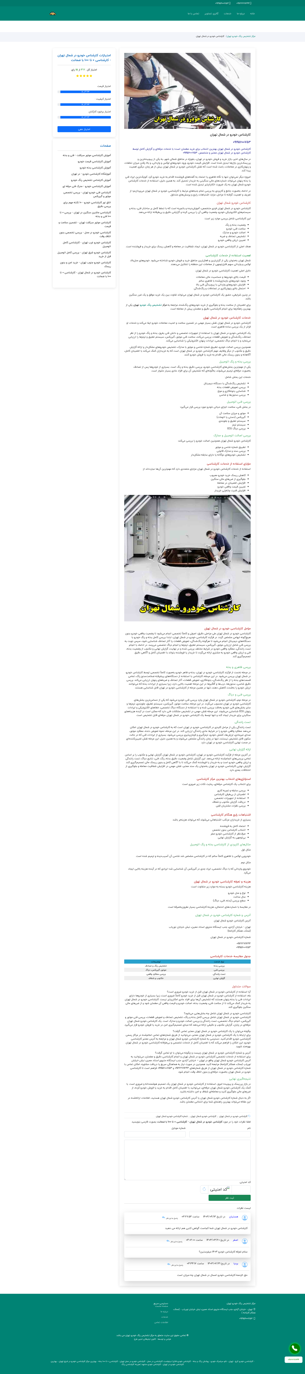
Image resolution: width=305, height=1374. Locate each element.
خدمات (227, 13)
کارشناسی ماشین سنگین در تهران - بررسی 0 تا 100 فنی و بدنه (85, 214)
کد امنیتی (245, 1182)
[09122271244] (295, 1348)
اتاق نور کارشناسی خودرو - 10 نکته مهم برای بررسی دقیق (87, 204)
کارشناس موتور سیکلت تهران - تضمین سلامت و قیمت (85, 224)
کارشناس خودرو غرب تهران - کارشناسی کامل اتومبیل (87, 244)
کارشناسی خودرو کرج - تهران (241, 1361)
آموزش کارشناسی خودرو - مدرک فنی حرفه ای (87, 186)
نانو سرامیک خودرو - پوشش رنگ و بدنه (210, 1361)
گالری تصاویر (211, 13)
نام (249, 1128)
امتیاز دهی (84, 129)
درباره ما (241, 13)
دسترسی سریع (161, 1303)
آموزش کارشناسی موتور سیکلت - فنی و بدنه (87, 155)
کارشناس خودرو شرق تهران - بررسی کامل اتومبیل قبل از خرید (84, 254)
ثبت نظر (229, 1198)
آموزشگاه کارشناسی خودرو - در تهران (91, 174)
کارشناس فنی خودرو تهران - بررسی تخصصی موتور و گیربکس (87, 194)
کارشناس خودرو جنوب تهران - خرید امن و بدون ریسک (85, 264)
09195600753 (222, 3)
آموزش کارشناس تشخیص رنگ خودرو (91, 180)
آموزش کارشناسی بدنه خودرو (95, 167)
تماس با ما (193, 13)
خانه (252, 13)
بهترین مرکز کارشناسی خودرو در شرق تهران (77, 1361)
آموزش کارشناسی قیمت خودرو (94, 161)
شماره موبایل (179, 1128)
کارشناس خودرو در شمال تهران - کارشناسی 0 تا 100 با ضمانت (85, 274)
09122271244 (243, 3)
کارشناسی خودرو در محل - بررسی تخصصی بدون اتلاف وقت (85, 234)
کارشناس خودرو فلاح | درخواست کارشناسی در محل (169, 1361)
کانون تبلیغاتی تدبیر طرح (145, 1339)
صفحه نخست (161, 1306)
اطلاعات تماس (161, 1322)
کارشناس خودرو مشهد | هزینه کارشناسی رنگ (141, 1364)
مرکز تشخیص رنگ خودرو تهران (241, 36)
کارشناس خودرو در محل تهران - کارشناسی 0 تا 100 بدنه (121, 1361)
